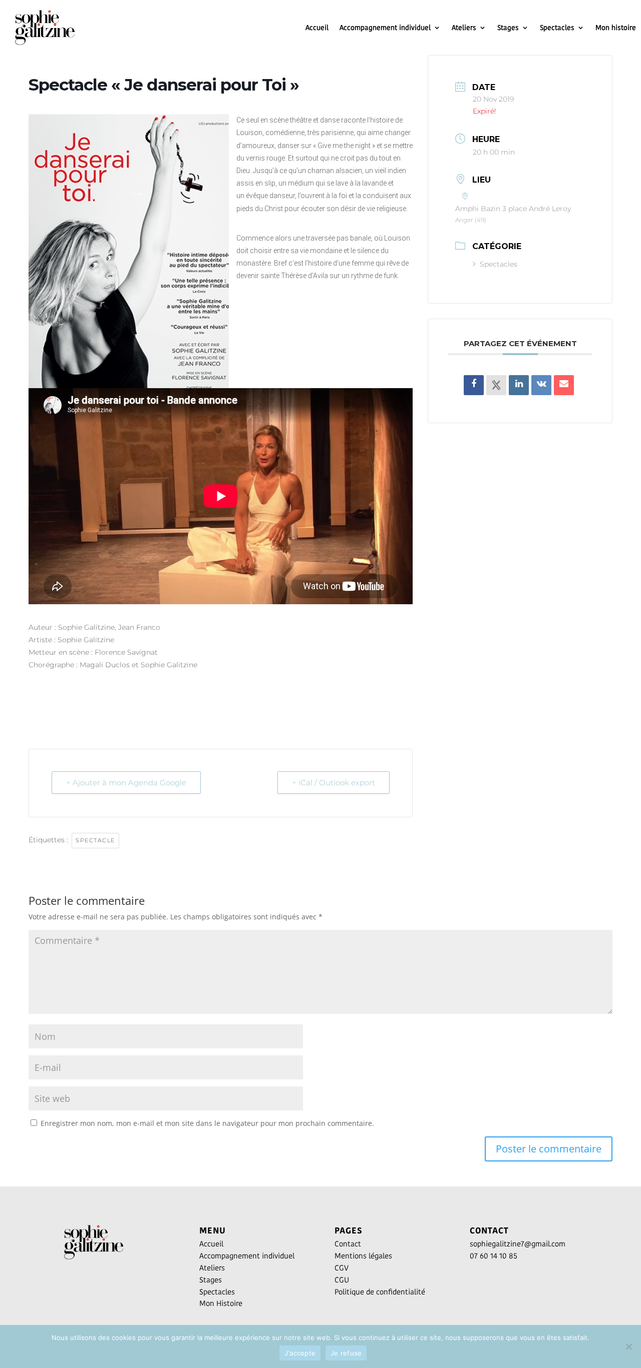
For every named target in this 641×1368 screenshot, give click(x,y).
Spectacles (557, 28)
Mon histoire (615, 28)
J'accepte (299, 1353)
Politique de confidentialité (380, 1291)
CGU (342, 1279)
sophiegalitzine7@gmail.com (517, 1243)
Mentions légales (363, 1255)
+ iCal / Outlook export (333, 782)
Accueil (317, 28)
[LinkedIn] (519, 385)
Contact (348, 1243)
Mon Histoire (220, 1303)
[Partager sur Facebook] (474, 385)
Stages (508, 28)
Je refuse (346, 1353)
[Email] (564, 385)
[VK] (541, 385)
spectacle (95, 840)
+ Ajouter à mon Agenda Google (126, 782)
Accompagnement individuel (385, 28)
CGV (342, 1267)
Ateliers (464, 28)
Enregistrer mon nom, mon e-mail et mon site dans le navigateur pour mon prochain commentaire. (207, 1123)
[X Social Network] (496, 385)
